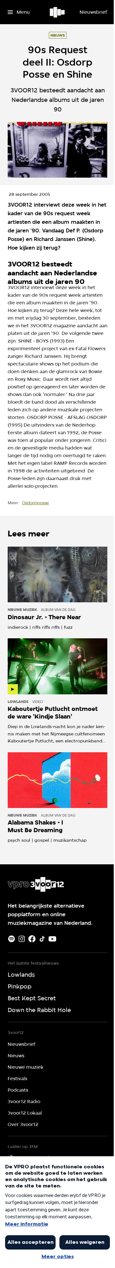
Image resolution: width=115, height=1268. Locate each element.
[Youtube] (52, 939)
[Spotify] (11, 939)
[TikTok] (42, 939)
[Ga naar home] (58, 12)
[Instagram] (22, 939)
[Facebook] (32, 939)
